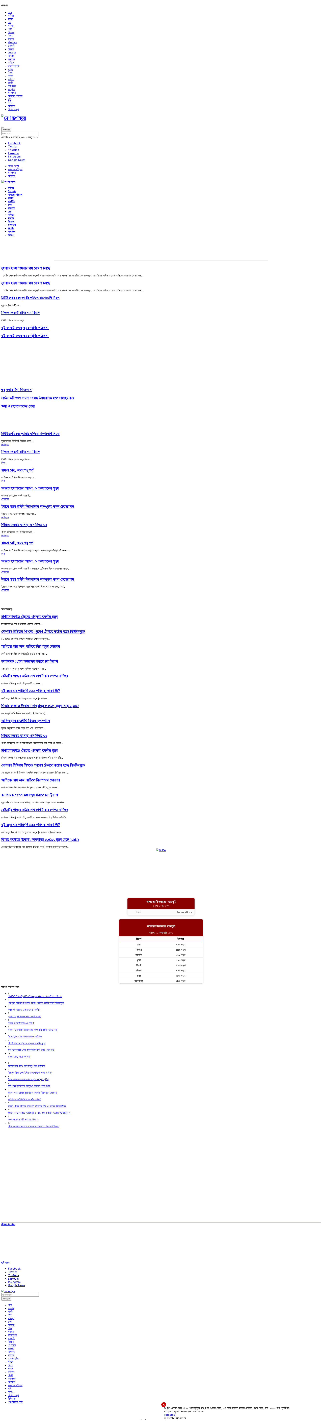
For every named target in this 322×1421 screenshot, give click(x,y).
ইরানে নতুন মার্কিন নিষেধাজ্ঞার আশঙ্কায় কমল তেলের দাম (37, 506)
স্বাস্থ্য (10, 69)
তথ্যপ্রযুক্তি (13, 65)
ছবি (9, 99)
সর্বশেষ (11, 15)
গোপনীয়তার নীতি (15, 1402)
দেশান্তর (12, 52)
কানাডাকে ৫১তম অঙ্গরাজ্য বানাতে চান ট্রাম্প (29, 661)
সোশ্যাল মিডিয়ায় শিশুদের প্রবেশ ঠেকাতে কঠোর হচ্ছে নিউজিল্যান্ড (43, 631)
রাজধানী (11, 45)
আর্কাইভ (11, 106)
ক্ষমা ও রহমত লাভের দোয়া (18, 406)
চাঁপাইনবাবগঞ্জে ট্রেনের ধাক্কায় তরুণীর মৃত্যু (29, 616)
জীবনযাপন (12, 42)
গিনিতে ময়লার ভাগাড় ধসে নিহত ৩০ (24, 524)
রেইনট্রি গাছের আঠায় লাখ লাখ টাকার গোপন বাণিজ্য (34, 675)
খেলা (10, 29)
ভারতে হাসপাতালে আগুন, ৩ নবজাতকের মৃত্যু (30, 488)
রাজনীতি (11, 201)
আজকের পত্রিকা (15, 96)
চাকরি (10, 82)
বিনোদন (11, 32)
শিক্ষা (10, 35)
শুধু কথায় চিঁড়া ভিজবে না (16, 389)
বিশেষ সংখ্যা (13, 109)
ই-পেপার (12, 92)
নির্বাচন (11, 49)
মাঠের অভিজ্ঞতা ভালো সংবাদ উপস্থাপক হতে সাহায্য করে (37, 397)
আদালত (11, 59)
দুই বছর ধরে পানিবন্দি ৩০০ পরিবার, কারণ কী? (30, 690)
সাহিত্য (11, 62)
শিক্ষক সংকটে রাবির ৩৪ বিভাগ (20, 312)
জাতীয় (10, 19)
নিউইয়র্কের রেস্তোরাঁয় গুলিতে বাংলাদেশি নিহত (30, 297)
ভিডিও (11, 102)
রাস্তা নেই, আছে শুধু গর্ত (17, 470)
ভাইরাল (11, 79)
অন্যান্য (11, 89)
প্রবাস (10, 75)
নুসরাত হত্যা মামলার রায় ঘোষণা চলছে (25, 268)
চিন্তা (10, 72)
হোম (10, 12)
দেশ (9, 22)
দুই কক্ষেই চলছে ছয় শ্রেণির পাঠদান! (25, 327)
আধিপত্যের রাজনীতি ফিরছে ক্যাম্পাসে (25, 720)
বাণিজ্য (11, 25)
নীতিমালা (11, 1398)
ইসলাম (11, 39)
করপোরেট (12, 86)
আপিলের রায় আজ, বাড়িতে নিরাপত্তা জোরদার (30, 646)
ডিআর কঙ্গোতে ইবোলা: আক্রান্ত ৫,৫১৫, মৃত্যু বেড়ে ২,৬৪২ (40, 705)
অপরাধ (11, 55)
